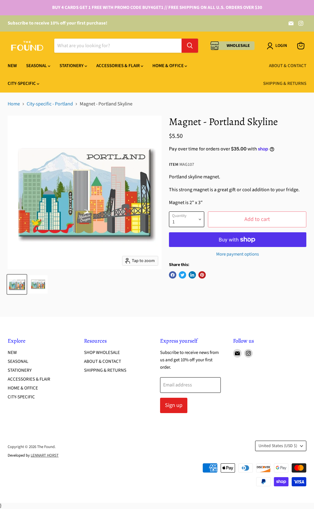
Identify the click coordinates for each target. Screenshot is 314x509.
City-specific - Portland (50, 104)
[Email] (291, 23)
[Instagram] (301, 23)
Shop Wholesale (102, 352)
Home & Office (168, 66)
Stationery (72, 66)
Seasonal (37, 66)
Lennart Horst (45, 455)
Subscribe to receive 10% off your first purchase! (57, 23)
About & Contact (287, 66)
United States (277, 446)
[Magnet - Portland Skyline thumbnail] (17, 284)
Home (14, 104)
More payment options (237, 254)
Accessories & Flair (118, 66)
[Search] (190, 46)
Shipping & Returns (284, 83)
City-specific (22, 83)
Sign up (173, 405)
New (12, 66)
